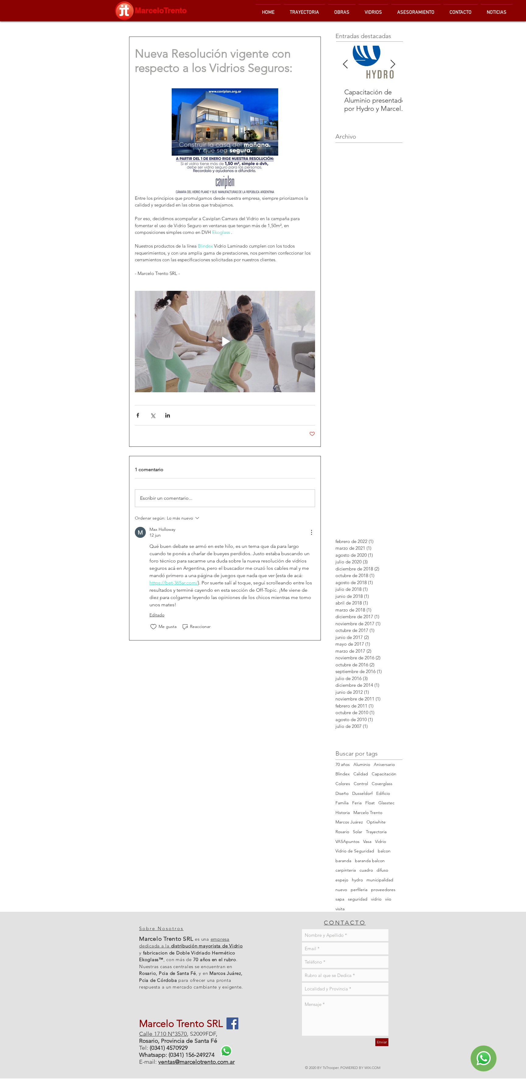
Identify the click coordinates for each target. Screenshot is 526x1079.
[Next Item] (392, 64)
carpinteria (345, 870)
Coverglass (382, 783)
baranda (343, 860)
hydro (357, 880)
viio (388, 899)
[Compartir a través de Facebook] (138, 415)
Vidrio (380, 841)
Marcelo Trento (367, 812)
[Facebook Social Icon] (232, 1023)
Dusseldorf (362, 793)
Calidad (360, 774)
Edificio (383, 793)
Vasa (367, 841)
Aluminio (361, 764)
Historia (342, 812)
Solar (357, 831)
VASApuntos (347, 841)
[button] (373, 9)
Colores (342, 783)
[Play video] (225, 341)
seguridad (357, 899)
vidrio (376, 899)
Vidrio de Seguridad (354, 851)
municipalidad (379, 880)
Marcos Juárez (349, 822)
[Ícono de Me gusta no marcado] (153, 626)
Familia (342, 803)
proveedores (383, 889)
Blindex (342, 774)
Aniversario (384, 764)
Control (361, 783)
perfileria (359, 889)
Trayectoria (376, 831)
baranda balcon (370, 860)
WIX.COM (372, 1067)
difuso (382, 870)
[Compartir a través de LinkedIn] (167, 415)
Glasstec (386, 803)
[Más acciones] (311, 532)
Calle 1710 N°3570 (163, 1033)
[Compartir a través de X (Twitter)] (153, 415)
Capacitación (384, 774)
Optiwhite (376, 822)
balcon (384, 851)
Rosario (342, 831)
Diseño (342, 793)
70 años (342, 764)
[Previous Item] (345, 64)
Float (370, 803)
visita (340, 909)
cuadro (366, 870)
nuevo (341, 889)
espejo (341, 880)
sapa (339, 899)
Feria (357, 803)
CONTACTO (345, 922)
